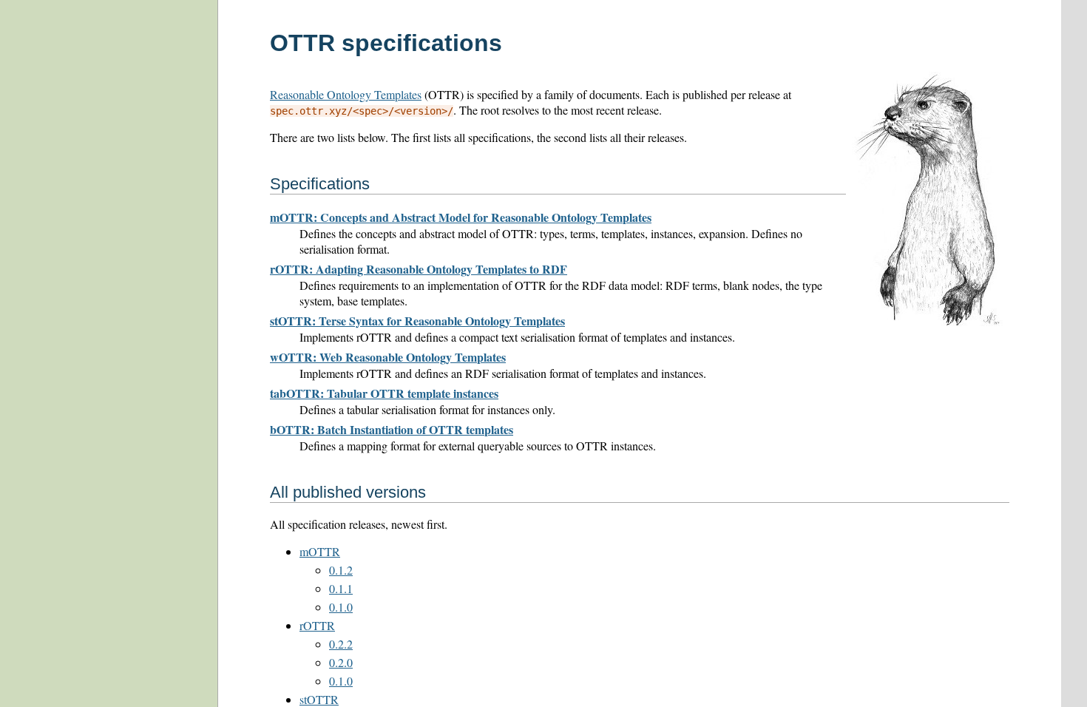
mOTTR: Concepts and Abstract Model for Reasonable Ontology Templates (460, 217)
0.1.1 (341, 588)
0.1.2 (341, 570)
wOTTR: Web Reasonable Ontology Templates (388, 356)
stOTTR (319, 699)
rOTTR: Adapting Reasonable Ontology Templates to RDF (418, 268)
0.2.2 (341, 644)
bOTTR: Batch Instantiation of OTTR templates (391, 429)
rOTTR (317, 625)
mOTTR (319, 551)
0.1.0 (341, 607)
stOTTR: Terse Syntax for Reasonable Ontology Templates (417, 320)
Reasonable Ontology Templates (345, 94)
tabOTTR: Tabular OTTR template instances (384, 393)
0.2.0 (341, 662)
